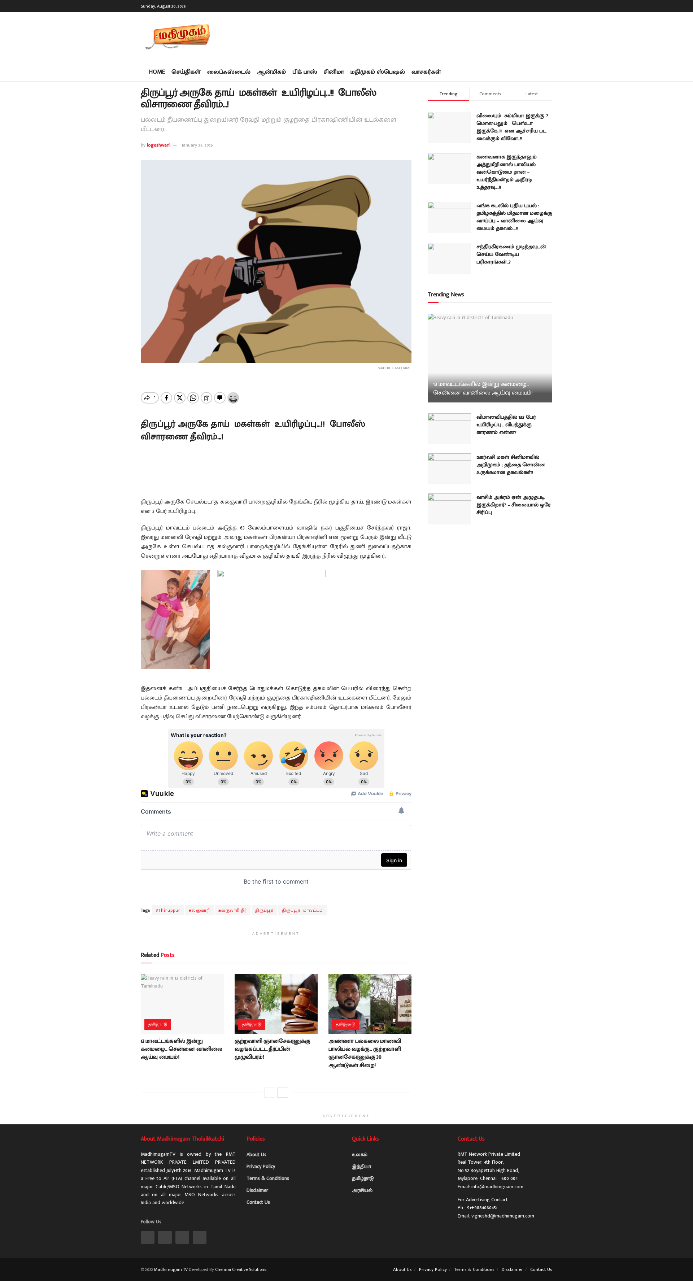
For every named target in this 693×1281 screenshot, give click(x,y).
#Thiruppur (168, 910)
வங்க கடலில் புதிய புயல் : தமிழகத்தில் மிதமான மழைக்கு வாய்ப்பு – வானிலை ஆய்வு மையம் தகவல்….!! (514, 217)
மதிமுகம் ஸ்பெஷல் (377, 72)
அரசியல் (362, 1190)
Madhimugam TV (171, 1269)
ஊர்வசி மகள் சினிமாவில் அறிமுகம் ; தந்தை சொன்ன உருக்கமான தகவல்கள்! (510, 465)
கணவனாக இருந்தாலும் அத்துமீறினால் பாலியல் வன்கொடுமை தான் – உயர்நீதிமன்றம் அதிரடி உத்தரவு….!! (506, 172)
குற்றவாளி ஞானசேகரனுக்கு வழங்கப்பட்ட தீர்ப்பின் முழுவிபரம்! (272, 1049)
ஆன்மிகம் (271, 72)
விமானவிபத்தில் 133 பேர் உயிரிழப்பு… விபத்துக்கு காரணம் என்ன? (506, 425)
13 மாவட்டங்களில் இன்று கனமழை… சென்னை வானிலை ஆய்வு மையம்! (181, 1049)
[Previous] (269, 1093)
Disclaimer (257, 1190)
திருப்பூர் (264, 910)
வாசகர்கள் (426, 72)
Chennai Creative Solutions (240, 1269)
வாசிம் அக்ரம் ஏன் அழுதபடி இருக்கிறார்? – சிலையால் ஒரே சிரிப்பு (513, 505)
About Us (256, 1154)
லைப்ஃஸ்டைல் (228, 72)
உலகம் (359, 1154)
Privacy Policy (261, 1166)
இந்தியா (361, 1166)
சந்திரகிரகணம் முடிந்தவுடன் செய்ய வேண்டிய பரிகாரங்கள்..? (511, 254)
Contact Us (258, 1202)
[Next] (282, 1093)
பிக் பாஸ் (304, 72)
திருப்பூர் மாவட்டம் (302, 910)
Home (157, 72)
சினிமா (334, 72)
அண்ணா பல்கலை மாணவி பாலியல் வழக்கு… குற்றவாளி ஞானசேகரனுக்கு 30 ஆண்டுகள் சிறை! (364, 1053)
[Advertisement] (420, 36)
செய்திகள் (186, 72)
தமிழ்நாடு (157, 1024)
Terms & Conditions (268, 1178)
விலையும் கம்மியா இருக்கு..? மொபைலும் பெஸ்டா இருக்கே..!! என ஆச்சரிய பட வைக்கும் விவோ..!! (512, 127)
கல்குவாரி (199, 910)
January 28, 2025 (197, 145)
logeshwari (158, 145)
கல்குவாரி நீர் (232, 910)
